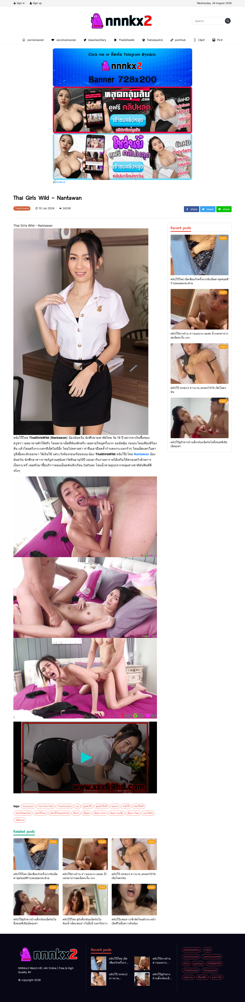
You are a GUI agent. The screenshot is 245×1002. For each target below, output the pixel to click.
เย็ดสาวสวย (99, 813)
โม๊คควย (20, 820)
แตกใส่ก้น (148, 813)
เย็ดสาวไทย (133, 813)
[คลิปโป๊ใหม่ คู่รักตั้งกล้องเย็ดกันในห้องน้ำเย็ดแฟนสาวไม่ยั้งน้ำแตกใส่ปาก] (85, 900)
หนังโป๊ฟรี (139, 806)
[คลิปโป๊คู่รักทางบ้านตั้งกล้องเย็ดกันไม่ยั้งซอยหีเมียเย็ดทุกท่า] (36, 900)
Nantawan (141, 454)
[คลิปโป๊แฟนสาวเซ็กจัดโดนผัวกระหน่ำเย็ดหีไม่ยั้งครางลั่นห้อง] (134, 900)
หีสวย (76, 813)
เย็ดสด (86, 813)
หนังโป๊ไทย (40, 813)
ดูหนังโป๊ (87, 806)
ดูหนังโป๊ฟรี (101, 806)
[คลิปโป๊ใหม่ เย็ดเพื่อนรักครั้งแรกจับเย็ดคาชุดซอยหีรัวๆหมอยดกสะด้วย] (36, 854)
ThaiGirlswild (64, 806)
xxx (77, 806)
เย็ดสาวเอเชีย (116, 813)
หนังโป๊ (126, 806)
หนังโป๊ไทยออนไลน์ (59, 813)
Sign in (20, 3)
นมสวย (114, 806)
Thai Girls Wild (45, 806)
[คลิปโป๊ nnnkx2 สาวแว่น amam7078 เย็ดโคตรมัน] (134, 854)
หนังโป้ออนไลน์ (23, 813)
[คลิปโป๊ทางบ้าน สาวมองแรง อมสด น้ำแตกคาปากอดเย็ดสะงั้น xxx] (85, 854)
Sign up (37, 3)
